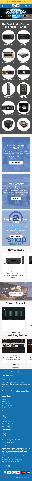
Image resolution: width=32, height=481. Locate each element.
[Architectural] (23, 125)
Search (4, 399)
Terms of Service (7, 405)
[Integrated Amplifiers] (23, 37)
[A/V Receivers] (8, 37)
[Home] (16, 6)
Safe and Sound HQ (24, 477)
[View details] (16, 154)
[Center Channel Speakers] (8, 108)
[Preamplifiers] (23, 72)
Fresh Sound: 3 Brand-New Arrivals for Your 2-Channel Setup (13, 350)
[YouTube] (9, 466)
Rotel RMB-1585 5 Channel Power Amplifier (13, 318)
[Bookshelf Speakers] (23, 90)
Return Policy (6, 403)
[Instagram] (6, 466)
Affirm (18, 391)
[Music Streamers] (8, 72)
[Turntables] (23, 55)
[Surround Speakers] (23, 108)
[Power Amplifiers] (8, 55)
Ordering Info (6, 407)
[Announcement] (16, 2)
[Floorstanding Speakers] (8, 90)
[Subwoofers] (8, 125)
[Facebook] (2, 466)
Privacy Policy (6, 401)
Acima (23, 391)
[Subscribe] (28, 379)
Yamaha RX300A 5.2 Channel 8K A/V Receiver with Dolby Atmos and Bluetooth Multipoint (13, 266)
